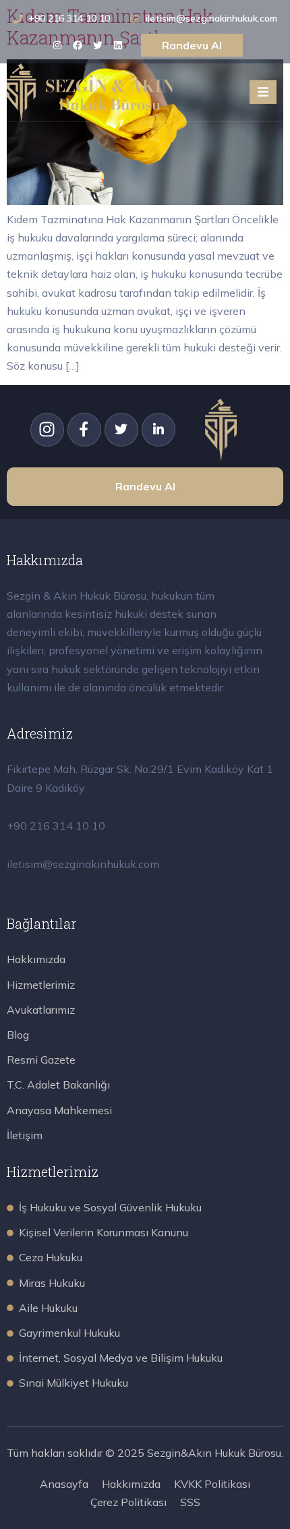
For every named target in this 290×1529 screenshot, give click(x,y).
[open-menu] (263, 92)
